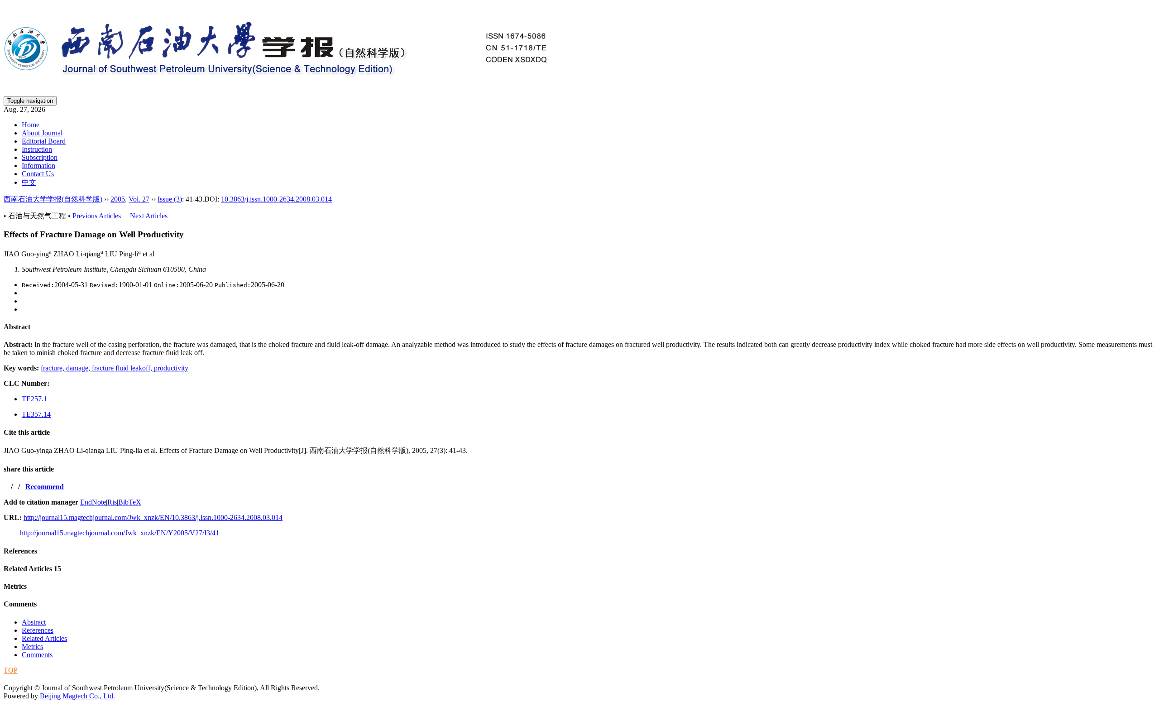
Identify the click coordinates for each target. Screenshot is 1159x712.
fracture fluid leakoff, (123, 368)
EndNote (93, 502)
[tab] (579, 327)
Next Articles (149, 216)
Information (38, 165)
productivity (171, 368)
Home (30, 125)
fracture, (53, 368)
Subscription (39, 157)
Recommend (44, 487)
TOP (11, 670)
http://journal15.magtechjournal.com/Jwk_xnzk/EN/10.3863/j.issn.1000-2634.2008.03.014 (153, 517)
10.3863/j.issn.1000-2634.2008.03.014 (276, 199)
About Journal (42, 133)
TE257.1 (34, 399)
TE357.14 (36, 414)
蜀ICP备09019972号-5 (38, 679)
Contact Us (38, 174)
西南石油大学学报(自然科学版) (53, 199)
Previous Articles (97, 216)
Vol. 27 (139, 199)
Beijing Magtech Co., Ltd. (77, 696)
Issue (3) (170, 199)
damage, (79, 368)
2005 (117, 199)
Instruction (37, 149)
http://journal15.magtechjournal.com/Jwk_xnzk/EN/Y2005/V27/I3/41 (119, 533)
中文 (29, 182)
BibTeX (129, 502)
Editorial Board (44, 141)
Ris (112, 502)
